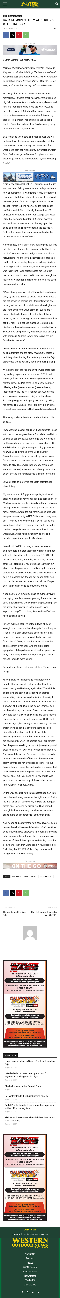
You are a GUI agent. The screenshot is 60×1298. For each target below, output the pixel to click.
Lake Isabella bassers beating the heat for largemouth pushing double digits (26, 1075)
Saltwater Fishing (15, 16)
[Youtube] (37, 1292)
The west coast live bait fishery (14, 913)
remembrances (46, 876)
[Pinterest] (19, 35)
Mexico (34, 876)
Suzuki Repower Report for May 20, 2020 (44, 913)
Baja (5, 16)
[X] (12, 35)
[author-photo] (30, 940)
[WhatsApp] (26, 35)
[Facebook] (6, 35)
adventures (16, 876)
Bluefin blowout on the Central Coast (23, 1086)
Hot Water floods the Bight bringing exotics (26, 1096)
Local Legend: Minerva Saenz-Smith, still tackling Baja (30, 1063)
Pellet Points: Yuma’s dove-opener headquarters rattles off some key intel (29, 1107)
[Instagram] (27, 1292)
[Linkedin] (32, 1292)
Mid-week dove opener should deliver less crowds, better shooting (31, 1119)
